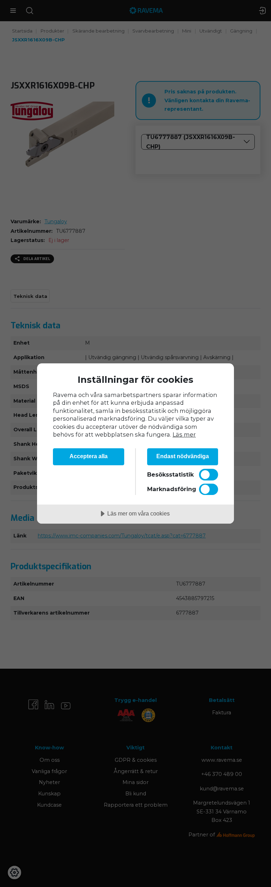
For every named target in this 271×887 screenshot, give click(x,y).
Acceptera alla (89, 456)
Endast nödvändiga (182, 456)
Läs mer (184, 434)
